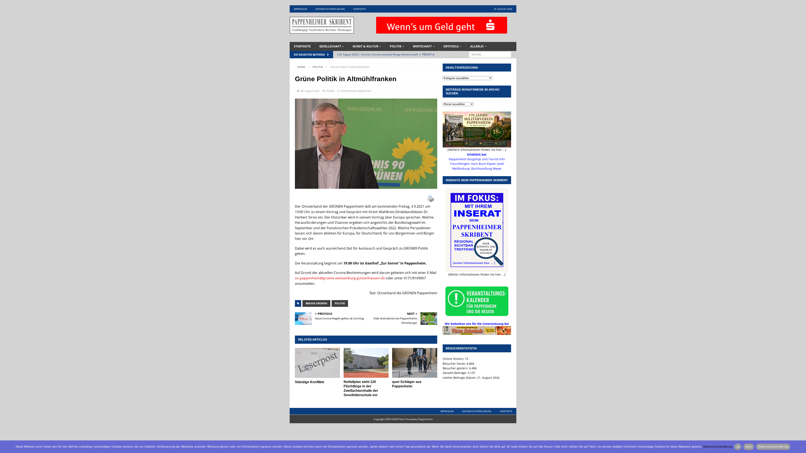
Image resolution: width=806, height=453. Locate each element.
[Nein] (801, 447)
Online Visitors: (454, 359)
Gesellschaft (330, 46)
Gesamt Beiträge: (455, 373)
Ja (737, 446)
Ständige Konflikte (309, 382)
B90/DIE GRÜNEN (316, 303)
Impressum (300, 8)
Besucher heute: (455, 364)
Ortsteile (451, 46)
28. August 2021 (310, 91)
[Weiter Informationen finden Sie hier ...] (476, 274)
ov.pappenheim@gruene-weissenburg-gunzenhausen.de (340, 278)
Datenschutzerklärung (330, 8)
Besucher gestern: (456, 368)
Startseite (359, 8)
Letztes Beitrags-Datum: (460, 378)
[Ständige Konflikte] (317, 363)
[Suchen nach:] (490, 54)
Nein (749, 446)
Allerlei (477, 46)
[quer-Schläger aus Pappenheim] (414, 363)
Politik (395, 46)
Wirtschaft (422, 46)
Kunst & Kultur (365, 46)
